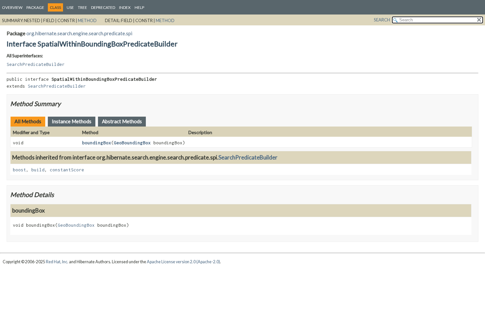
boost (19, 169)
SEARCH (382, 19)
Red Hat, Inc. (57, 261)
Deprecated (103, 7)
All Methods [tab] (28, 121)
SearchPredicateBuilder (36, 64)
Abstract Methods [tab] (122, 121)
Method (87, 20)
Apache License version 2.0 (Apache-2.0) (183, 261)
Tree (82, 7)
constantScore (67, 169)
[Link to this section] (65, 103)
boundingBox (96, 142)
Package (35, 7)
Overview (12, 7)
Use (70, 7)
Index (125, 7)
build (38, 169)
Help (139, 7)
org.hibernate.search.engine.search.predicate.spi (79, 33)
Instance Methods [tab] (71, 121)
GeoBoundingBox (132, 142)
